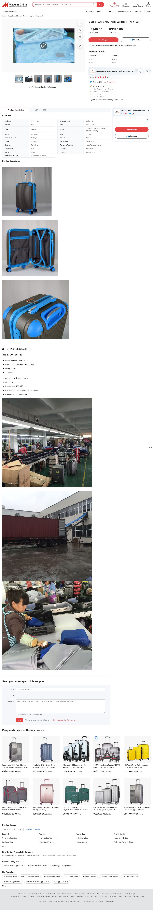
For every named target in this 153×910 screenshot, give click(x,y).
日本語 (101, 896)
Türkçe (120, 896)
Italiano (65, 896)
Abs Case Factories (71, 876)
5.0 (122, 114)
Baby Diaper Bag (82, 838)
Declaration (99, 901)
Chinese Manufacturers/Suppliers (50, 894)
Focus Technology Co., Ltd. (62, 901)
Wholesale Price (79, 894)
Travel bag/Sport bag (9, 838)
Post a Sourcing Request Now (64, 720)
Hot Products (22, 894)
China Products (32, 894)
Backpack (5, 834)
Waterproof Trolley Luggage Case (37, 882)
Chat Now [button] (137, 40)
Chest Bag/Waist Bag (46, 842)
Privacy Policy (110, 901)
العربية (88, 896)
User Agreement (89, 901)
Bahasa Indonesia (138, 896)
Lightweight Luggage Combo (62, 865)
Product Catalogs (34, 829)
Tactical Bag (80, 834)
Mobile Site (125, 894)
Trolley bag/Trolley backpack (123, 842)
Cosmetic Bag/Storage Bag (48, 838)
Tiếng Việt (128, 896)
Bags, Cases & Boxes (14, 16)
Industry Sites (91, 894)
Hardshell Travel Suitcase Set (37, 865)
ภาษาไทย (113, 896)
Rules (149, 11)
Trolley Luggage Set (89, 876)
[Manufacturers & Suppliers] (14, 4)
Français (47, 896)
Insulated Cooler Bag (121, 838)
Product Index (115, 894)
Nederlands (80, 896)
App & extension (123, 11)
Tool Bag (42, 834)
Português (39, 896)
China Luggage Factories (30, 876)
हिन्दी (106, 896)
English (24, 896)
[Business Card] (148, 120)
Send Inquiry (103, 40)
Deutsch (72, 896)
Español (31, 896)
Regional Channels (103, 894)
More (4, 886)
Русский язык (56, 896)
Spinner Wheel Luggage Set (13, 865)
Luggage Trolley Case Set (109, 876)
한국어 (95, 896)
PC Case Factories (10, 876)
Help (110, 11)
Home (4, 16)
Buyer (99, 11)
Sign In (92, 99)
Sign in (148, 6)
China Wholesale (67, 894)
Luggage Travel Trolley (130, 876)
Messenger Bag (81, 842)
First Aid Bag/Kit (119, 834)
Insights (133, 894)
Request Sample (130, 45)
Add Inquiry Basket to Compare (44, 87)
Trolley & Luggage (28, 16)
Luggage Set (40, 16)
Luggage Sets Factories (51, 876)
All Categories (10, 11)
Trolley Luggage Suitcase (12, 882)
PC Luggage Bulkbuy (61, 882)
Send (19, 720)
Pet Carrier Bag (7, 842)
